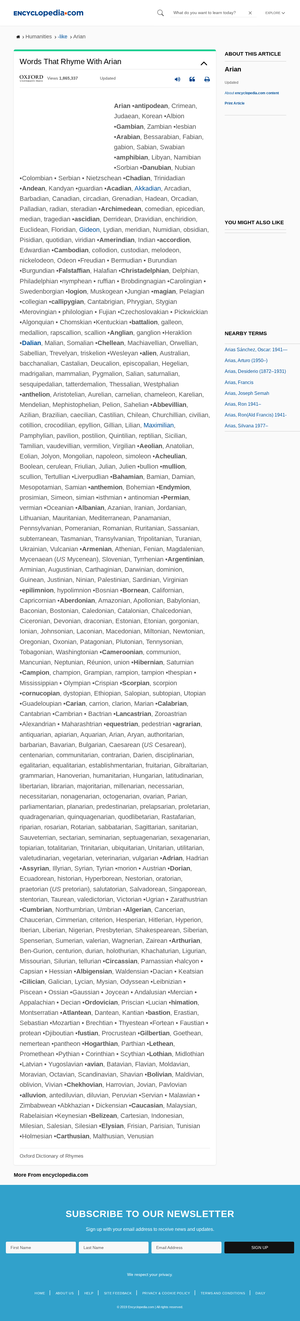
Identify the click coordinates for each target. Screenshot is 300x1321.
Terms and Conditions (223, 1293)
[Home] (48, 12)
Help (88, 1293)
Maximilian (159, 425)
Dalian (31, 343)
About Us (65, 1293)
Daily (260, 1293)
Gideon (89, 229)
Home (40, 1293)
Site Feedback (118, 1293)
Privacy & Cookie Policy (166, 1293)
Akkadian (147, 188)
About (252, 93)
